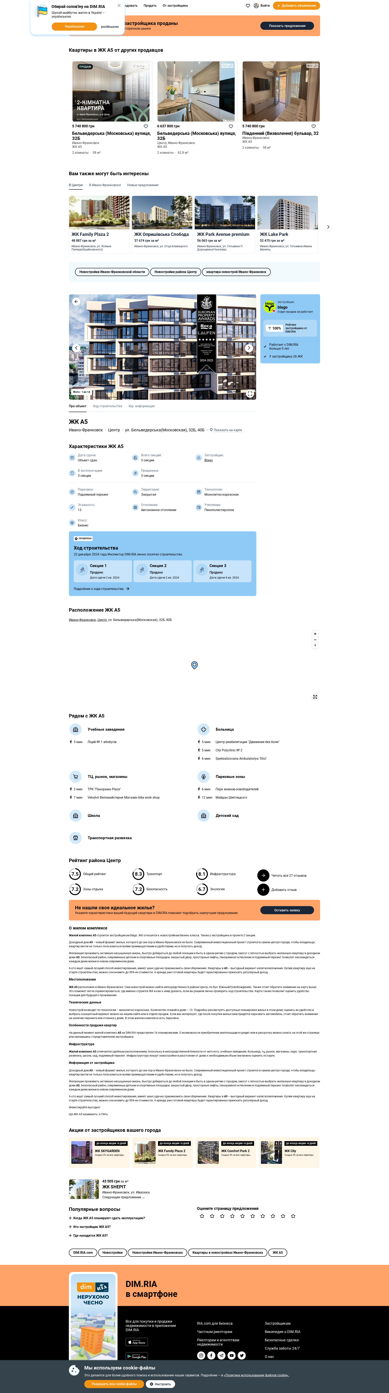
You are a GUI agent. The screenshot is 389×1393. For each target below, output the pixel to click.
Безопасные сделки (282, 1340)
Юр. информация (142, 406)
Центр (114, 429)
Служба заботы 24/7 (282, 1348)
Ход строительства (107, 406)
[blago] (269, 306)
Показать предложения (287, 26)
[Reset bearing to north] (315, 646)
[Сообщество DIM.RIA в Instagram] (201, 1355)
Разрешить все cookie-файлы (114, 1384)
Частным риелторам (214, 1332)
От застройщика (175, 6)
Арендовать (128, 6)
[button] (76, 302)
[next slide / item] (249, 348)
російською (110, 27)
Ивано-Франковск (86, 429)
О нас (269, 1356)
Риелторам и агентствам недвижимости (218, 1342)
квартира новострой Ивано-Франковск (236, 272)
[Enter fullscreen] (315, 697)
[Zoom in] (315, 634)
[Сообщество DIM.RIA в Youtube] (232, 1355)
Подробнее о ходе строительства (99, 589)
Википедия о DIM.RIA (282, 1332)
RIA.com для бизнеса (215, 1323)
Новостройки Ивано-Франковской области (112, 272)
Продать (150, 6)
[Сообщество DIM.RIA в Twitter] (242, 1355)
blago (282, 307)
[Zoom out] (315, 640)
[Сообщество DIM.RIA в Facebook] (211, 1355)
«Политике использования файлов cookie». (256, 1375)
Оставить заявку (287, 910)
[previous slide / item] (76, 348)
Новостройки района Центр (176, 272)
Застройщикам (278, 1323)
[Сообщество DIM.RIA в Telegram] (221, 1355)
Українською (74, 26)
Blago (208, 460)
